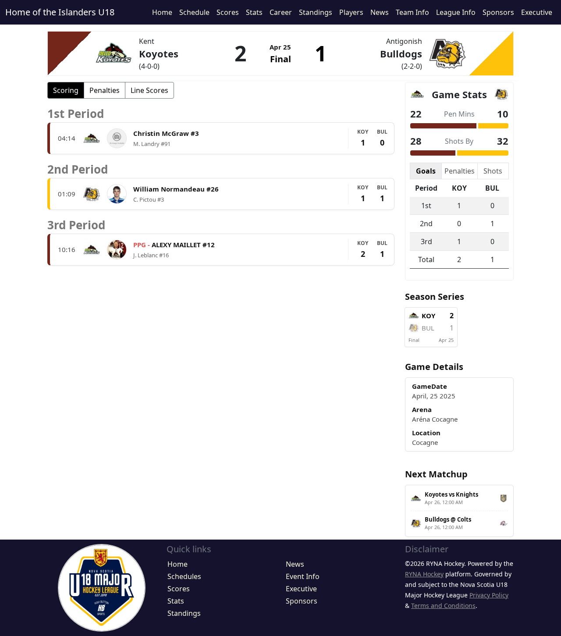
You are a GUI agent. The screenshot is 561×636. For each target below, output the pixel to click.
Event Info (303, 576)
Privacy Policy (488, 595)
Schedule (194, 12)
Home (162, 12)
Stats (254, 12)
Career (281, 12)
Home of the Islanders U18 (59, 12)
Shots (492, 171)
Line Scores (149, 90)
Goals (426, 171)
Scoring (65, 90)
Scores (228, 12)
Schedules (184, 576)
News (379, 12)
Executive (536, 12)
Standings (315, 12)
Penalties (104, 90)
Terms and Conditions (443, 605)
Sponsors (498, 12)
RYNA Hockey (424, 574)
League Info (456, 12)
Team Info (412, 12)
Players (351, 12)
